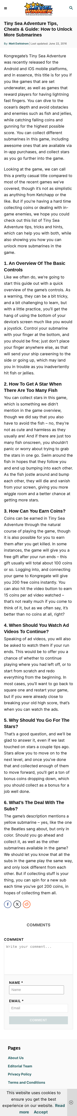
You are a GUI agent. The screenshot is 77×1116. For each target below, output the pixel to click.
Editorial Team (20, 1066)
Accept (41, 1112)
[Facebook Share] (7, 904)
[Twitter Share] (17, 904)
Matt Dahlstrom (19, 43)
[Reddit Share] (26, 904)
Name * (16, 983)
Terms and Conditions (26, 1082)
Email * (16, 1001)
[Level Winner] (38, 8)
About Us (16, 1058)
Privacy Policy (19, 1074)
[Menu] (6, 8)
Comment (14, 939)
